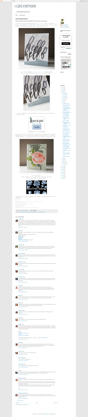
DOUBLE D (20, 334)
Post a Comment (20, 400)
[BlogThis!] (32, 210)
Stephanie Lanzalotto (22, 393)
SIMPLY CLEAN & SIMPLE (42, 337)
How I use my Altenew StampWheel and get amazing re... (66, 108)
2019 (63, 170)
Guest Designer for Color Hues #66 (66, 126)
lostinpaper (20, 310)
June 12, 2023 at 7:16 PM (22, 306)
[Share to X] (33, 210)
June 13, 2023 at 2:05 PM (22, 354)
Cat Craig (20, 269)
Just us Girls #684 (65, 120)
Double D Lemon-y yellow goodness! (65, 146)
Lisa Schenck (20, 357)
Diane (19, 230)
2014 (63, 178)
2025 (63, 88)
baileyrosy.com (21, 378)
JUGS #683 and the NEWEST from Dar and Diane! (66, 136)
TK (18, 370)
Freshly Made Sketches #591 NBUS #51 (66, 113)
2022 (63, 166)
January (64, 164)
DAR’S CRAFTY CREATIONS (23, 335)
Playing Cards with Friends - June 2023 (66, 140)
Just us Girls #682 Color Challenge (66, 148)
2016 (63, 175)
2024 (63, 90)
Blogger (54, 413)
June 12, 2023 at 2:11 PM (22, 273)
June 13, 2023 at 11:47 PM (23, 374)
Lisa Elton (20, 244)
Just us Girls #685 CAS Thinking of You (66, 105)
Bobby (19, 285)
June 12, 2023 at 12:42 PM (23, 258)
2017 (63, 173)
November (64, 94)
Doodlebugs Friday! (65, 103)
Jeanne (19, 317)
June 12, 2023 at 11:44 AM (23, 249)
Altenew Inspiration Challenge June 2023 (66, 144)
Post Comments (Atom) (24, 404)
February (64, 162)
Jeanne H (20, 351)
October (63, 96)
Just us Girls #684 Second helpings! (65, 115)
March (63, 161)
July (63, 100)
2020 (63, 169)
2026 (63, 87)
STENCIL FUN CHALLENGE (23, 333)
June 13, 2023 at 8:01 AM (22, 339)
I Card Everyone (25, 6)
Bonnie (19, 302)
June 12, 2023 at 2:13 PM (22, 282)
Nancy (19, 342)
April (63, 159)
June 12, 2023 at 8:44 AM (22, 227)
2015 (63, 176)
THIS (33, 24)
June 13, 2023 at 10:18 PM (23, 367)
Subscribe (66, 43)
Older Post (55, 402)
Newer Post (18, 402)
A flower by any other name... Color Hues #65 (66, 154)
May (63, 158)
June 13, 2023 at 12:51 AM (23, 314)
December (64, 93)
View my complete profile (64, 27)
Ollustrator (46, 413)
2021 (63, 167)
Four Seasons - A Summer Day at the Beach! (66, 118)
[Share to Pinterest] (35, 210)
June (63, 102)
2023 (63, 91)
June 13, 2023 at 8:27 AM (22, 347)
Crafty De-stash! (22, 15)
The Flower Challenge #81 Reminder (66, 130)
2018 (63, 172)
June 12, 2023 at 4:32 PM (22, 299)
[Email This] (30, 210)
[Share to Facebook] (34, 210)
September (64, 97)
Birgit (19, 295)
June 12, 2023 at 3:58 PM (22, 291)
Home (17, 15)
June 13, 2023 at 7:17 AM (22, 320)
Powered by (63, 48)
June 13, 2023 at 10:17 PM (23, 360)
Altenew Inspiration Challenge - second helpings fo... (66, 123)
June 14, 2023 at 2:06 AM (22, 389)
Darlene (19, 324)
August (63, 99)
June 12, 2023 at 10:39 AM (23, 241)
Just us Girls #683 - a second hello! (66, 134)
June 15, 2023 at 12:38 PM (23, 398)
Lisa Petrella (20, 253)
